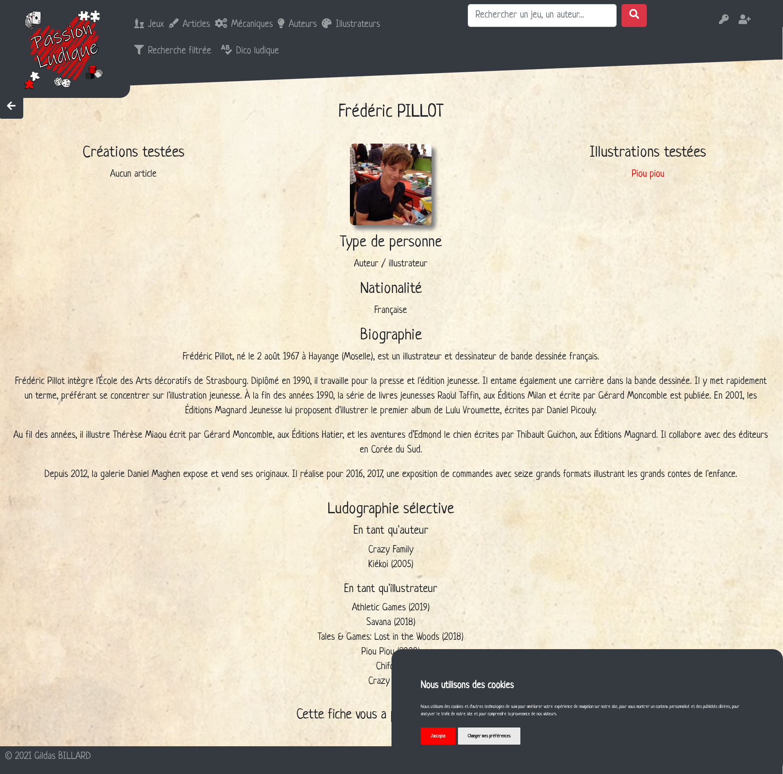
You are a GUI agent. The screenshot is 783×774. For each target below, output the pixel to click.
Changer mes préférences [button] (489, 736)
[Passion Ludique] (65, 49)
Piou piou (648, 174)
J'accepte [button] (438, 736)
